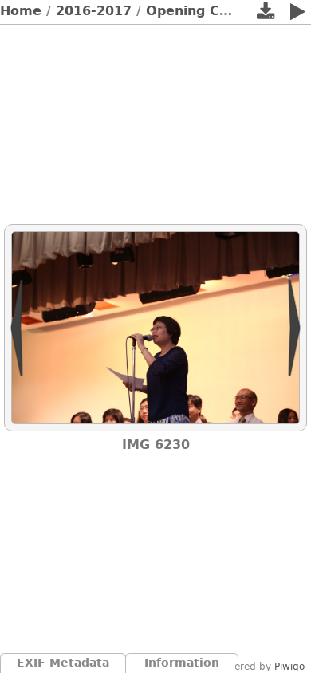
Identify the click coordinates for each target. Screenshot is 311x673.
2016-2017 (94, 10)
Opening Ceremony (214, 10)
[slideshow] (297, 14)
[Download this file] (265, 14)
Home (20, 10)
